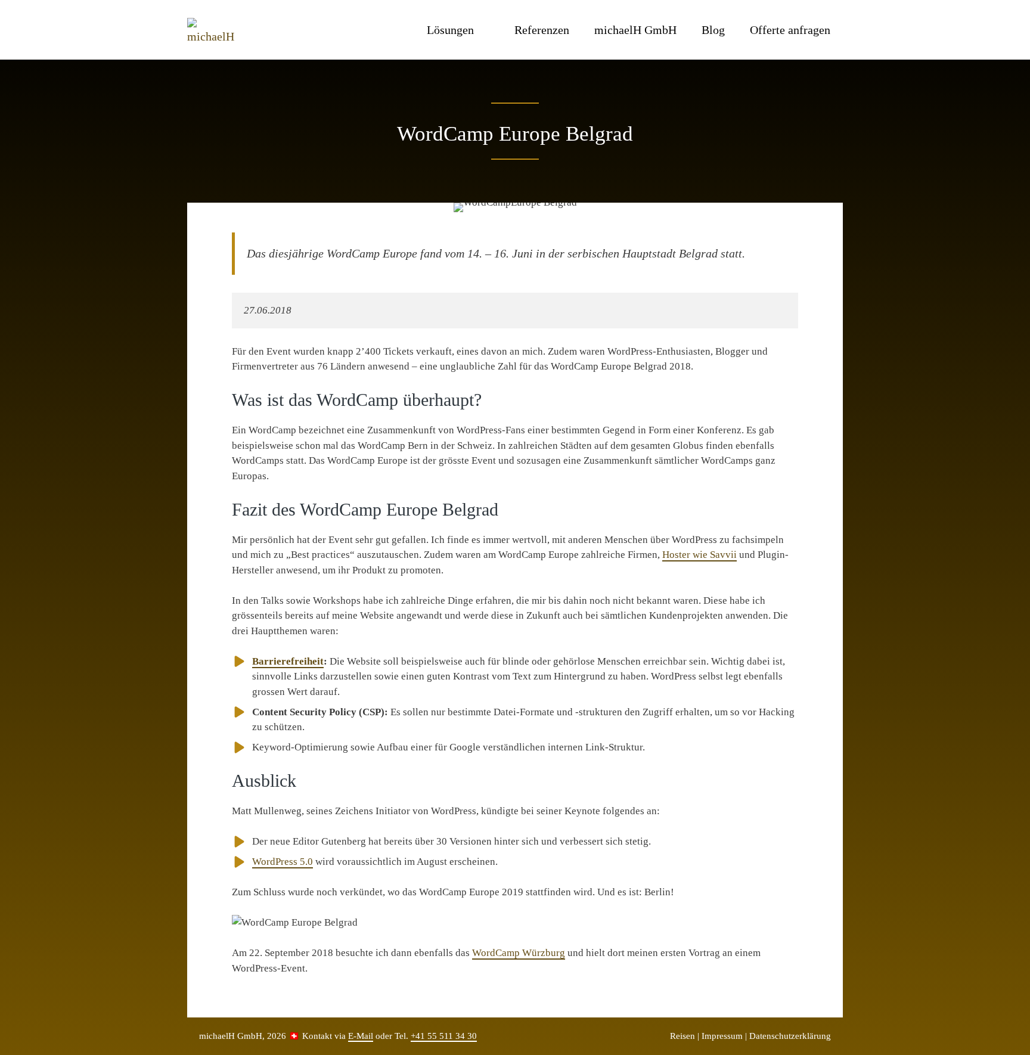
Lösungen (450, 29)
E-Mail (360, 1036)
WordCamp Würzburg (518, 952)
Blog (713, 29)
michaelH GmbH (635, 29)
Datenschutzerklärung (790, 1036)
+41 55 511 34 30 (444, 1036)
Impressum (722, 1036)
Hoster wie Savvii (699, 554)
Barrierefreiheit (288, 661)
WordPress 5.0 (282, 861)
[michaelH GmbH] (213, 30)
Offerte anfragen (790, 29)
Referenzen (541, 29)
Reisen (682, 1036)
